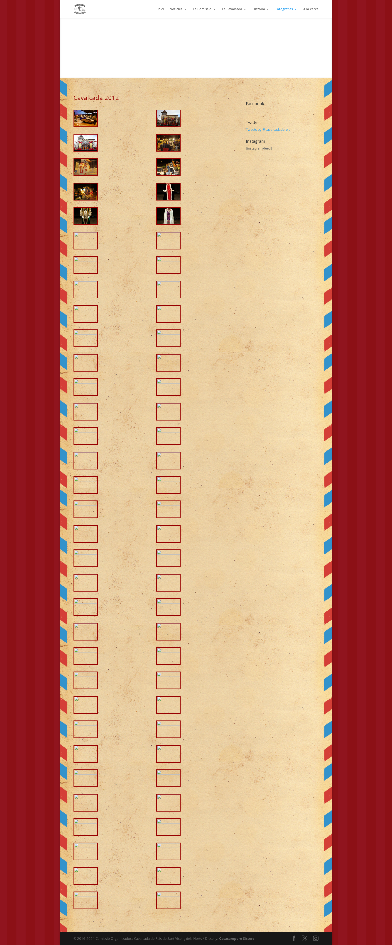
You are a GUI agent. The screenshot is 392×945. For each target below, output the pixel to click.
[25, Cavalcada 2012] (85, 406)
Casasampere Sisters (236, 938)
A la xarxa (310, 9)
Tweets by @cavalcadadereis (268, 129)
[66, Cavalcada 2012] (168, 895)
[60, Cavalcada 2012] (168, 822)
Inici (160, 9)
